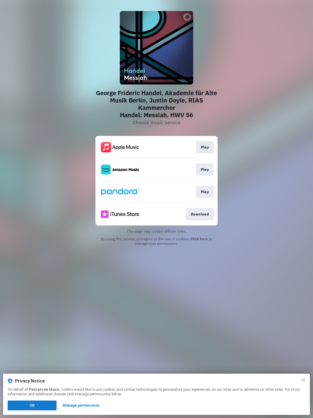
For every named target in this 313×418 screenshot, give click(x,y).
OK (32, 405)
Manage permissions (81, 405)
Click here (199, 239)
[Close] (303, 380)
